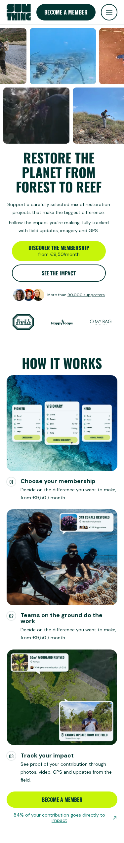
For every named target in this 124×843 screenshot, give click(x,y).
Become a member (66, 12)
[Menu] (109, 12)
